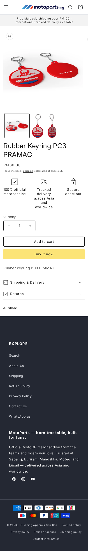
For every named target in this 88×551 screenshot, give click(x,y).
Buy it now (44, 254)
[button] (6, 7)
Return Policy (19, 386)
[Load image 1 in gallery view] (17, 125)
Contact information (46, 538)
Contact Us (18, 406)
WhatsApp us (20, 416)
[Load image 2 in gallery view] (44, 125)
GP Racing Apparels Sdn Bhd (38, 525)
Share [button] (12, 308)
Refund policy (72, 525)
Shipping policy (71, 532)
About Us (16, 366)
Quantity (9, 217)
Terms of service (45, 532)
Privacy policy (20, 532)
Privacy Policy (20, 396)
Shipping (28, 170)
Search (14, 355)
